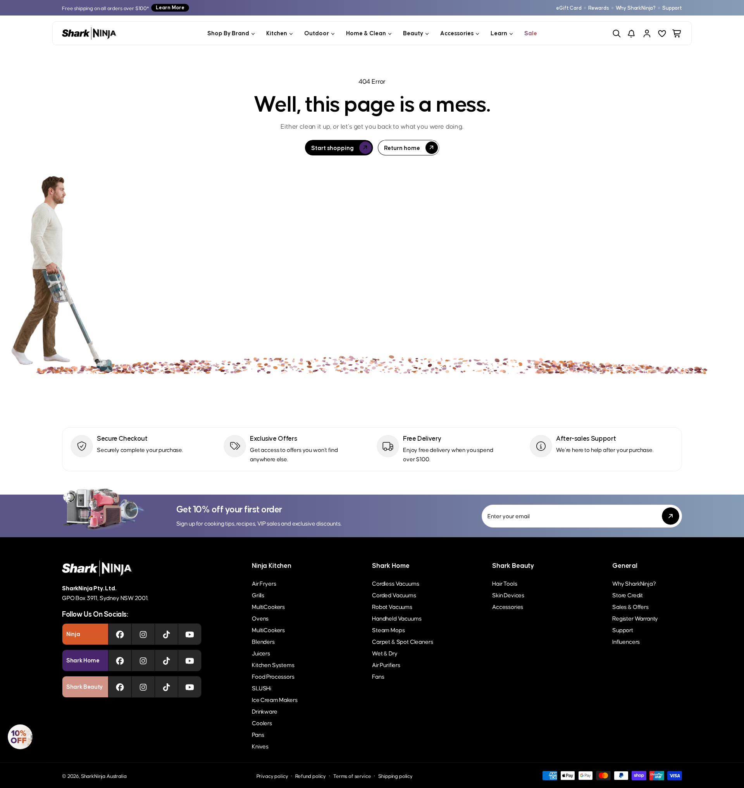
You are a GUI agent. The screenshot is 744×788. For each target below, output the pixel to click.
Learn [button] (499, 33)
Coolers (262, 722)
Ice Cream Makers (274, 699)
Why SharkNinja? (636, 8)
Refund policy (310, 775)
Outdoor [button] (316, 33)
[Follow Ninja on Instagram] (143, 634)
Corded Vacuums (394, 594)
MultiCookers (268, 606)
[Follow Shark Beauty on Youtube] (190, 687)
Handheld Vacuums (396, 618)
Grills (258, 594)
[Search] (617, 33)
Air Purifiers (386, 664)
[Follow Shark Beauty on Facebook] (120, 687)
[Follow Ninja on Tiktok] (166, 634)
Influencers (626, 641)
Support (672, 8)
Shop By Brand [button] (228, 33)
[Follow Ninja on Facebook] (120, 634)
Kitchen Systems (273, 664)
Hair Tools (504, 583)
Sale (530, 33)
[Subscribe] (670, 516)
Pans (258, 734)
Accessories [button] (457, 33)
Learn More (170, 7)
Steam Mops (388, 629)
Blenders (263, 641)
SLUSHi (261, 687)
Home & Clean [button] (366, 33)
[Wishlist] (662, 33)
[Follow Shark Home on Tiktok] (166, 660)
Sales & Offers (630, 606)
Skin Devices (508, 594)
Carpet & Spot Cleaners (402, 641)
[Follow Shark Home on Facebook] (120, 660)
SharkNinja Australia (104, 775)
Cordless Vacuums (395, 583)
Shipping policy (395, 775)
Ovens (260, 618)
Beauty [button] (413, 33)
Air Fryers (264, 583)
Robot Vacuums (392, 606)
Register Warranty (635, 618)
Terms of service (352, 775)
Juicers (261, 653)
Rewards (598, 8)
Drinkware (264, 711)
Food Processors (273, 676)
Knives (260, 746)
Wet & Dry (385, 653)
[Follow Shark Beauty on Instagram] (143, 687)
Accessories (507, 606)
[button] (20, 736)
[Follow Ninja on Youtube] (190, 634)
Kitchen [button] (276, 33)
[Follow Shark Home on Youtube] (190, 660)
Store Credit (627, 594)
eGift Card (568, 8)
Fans (378, 676)
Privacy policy (272, 775)
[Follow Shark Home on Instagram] (143, 660)
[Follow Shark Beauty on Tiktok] (166, 687)
